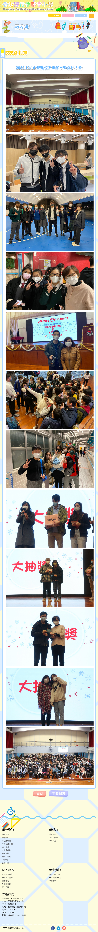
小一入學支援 (54, 874)
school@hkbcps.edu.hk (17, 915)
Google (82, 15)
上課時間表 (53, 838)
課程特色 (52, 834)
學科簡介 (52, 841)
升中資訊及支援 (55, 878)
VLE (69, 15)
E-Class (55, 15)
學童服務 (52, 881)
